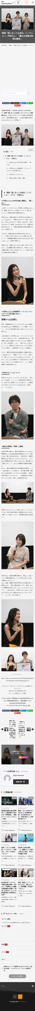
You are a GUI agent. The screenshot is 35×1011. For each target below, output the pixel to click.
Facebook (7, 103)
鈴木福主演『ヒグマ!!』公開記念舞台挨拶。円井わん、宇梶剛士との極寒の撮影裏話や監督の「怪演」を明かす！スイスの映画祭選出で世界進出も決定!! (8, 888)
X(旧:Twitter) (16, 103)
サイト (3, 959)
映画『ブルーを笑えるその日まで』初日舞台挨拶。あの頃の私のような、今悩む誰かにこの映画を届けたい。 (25, 815)
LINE (31, 103)
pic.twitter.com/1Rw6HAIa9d (17, 703)
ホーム (14, 2)
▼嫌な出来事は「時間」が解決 (15, 178)
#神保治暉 (10, 700)
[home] (15, 996)
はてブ (24, 103)
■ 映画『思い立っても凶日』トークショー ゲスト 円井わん (17, 157)
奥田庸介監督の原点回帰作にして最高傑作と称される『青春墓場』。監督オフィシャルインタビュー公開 (8, 815)
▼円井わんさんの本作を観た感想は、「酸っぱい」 (18, 163)
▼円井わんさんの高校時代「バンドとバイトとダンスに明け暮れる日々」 (18, 169)
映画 (10, 45)
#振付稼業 (24, 700)
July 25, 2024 (26, 705)
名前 (3, 944)
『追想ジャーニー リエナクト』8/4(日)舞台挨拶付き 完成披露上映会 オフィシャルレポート (22, 729)
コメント (4, 926)
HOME (5, 45)
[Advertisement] (17, 65)
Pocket (18, 105)
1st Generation (6, 3)
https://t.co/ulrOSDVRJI (21, 698)
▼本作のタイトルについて (14, 174)
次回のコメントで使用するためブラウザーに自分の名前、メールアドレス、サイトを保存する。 (18, 968)
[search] (29, 93)
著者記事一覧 (20, 782)
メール (3, 952)
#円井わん (16, 700)
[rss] (20, 996)
